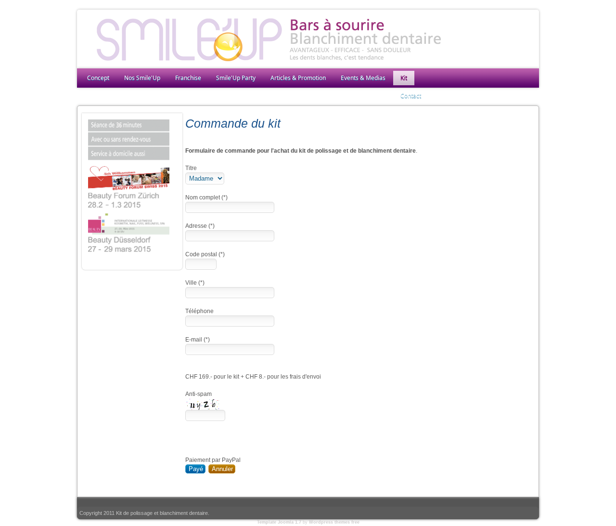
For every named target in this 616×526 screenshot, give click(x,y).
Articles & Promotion (298, 78)
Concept (98, 78)
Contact (410, 96)
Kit (403, 78)
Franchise (188, 78)
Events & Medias (363, 78)
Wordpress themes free (334, 522)
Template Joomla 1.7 (279, 522)
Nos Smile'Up (142, 78)
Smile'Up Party (236, 78)
